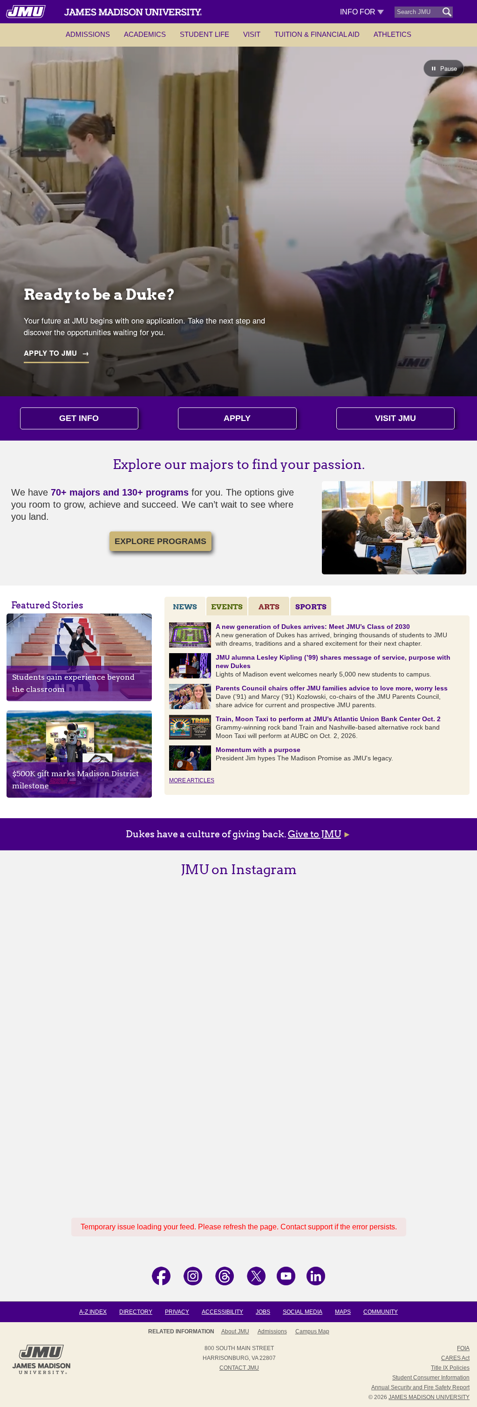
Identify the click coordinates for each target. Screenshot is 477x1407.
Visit (251, 34)
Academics (145, 34)
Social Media (302, 1312)
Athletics (392, 34)
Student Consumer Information (431, 1377)
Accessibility (222, 1312)
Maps (343, 1312)
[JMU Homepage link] (41, 1373)
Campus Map (312, 1331)
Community (380, 1312)
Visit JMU (395, 418)
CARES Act (455, 1358)
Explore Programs (160, 541)
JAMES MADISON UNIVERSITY (429, 1397)
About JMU (235, 1331)
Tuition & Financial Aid (317, 34)
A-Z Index (93, 1312)
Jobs (263, 1312)
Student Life (204, 34)
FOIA (463, 1348)
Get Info (79, 418)
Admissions (88, 34)
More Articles (191, 780)
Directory (135, 1312)
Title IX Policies (450, 1368)
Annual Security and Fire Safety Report (420, 1387)
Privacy (177, 1312)
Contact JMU (239, 1368)
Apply (237, 418)
